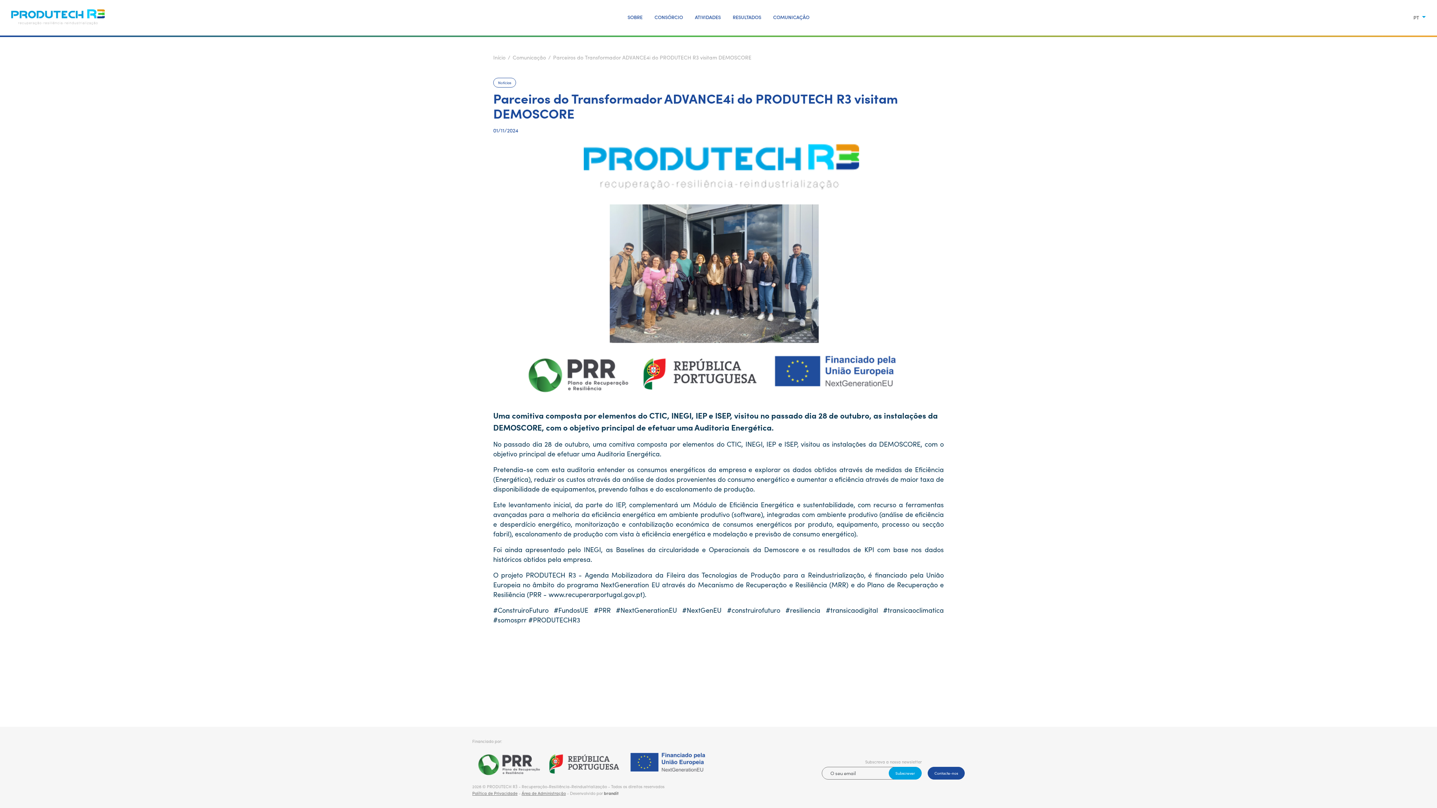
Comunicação (791, 17)
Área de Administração (544, 793)
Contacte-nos (946, 773)
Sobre (635, 17)
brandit (611, 793)
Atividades (708, 17)
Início (499, 57)
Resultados (747, 17)
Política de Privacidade (495, 793)
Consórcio (669, 17)
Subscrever (905, 773)
